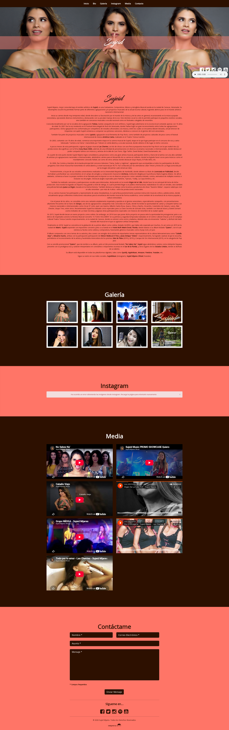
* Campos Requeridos (78, 684)
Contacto (139, 3)
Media (128, 3)
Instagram (116, 3)
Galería (103, 3)
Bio (94, 3)
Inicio (86, 3)
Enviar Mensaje (114, 691)
